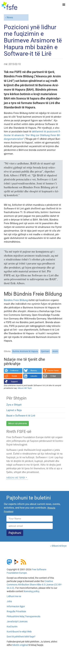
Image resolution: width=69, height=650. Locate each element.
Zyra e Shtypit (14, 404)
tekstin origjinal (20, 645)
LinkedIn (33, 376)
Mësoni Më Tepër (15, 477)
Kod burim (12, 626)
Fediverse (14, 370)
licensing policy (31, 591)
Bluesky (33, 370)
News (10, 17)
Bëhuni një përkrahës (17, 423)
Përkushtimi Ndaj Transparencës (23, 616)
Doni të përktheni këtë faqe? (21, 636)
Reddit (14, 376)
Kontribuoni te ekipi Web (19, 631)
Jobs (9, 601)
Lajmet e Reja (14, 410)
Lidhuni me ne (14, 596)
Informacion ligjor (16, 606)
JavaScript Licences (17, 621)
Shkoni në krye (59, 545)
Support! (14, 382)
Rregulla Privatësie (16, 611)
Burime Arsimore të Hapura (25, 351)
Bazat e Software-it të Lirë (20, 415)
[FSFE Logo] (9, 6)
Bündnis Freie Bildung (16, 300)
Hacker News (53, 370)
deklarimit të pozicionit (32, 135)
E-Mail (53, 376)
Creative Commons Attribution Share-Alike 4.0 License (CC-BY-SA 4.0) (34, 584)
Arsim (55, 351)
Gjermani (45, 351)
